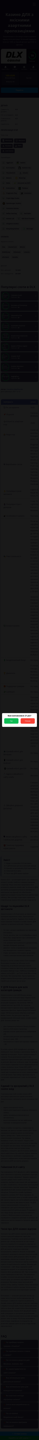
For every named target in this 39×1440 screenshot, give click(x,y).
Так (11, 721)
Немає (27, 721)
